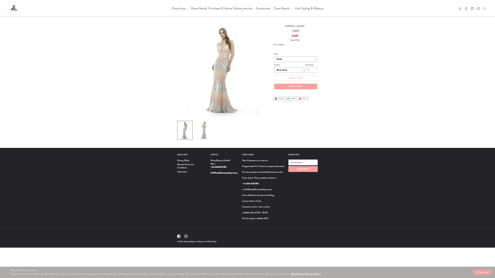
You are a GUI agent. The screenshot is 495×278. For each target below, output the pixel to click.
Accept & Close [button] (482, 272)
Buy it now (295, 86)
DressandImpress (190, 241)
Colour (277, 64)
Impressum (182, 171)
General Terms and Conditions (185, 166)
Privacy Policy (183, 160)
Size (276, 53)
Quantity (310, 64)
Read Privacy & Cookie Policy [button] (306, 274)
